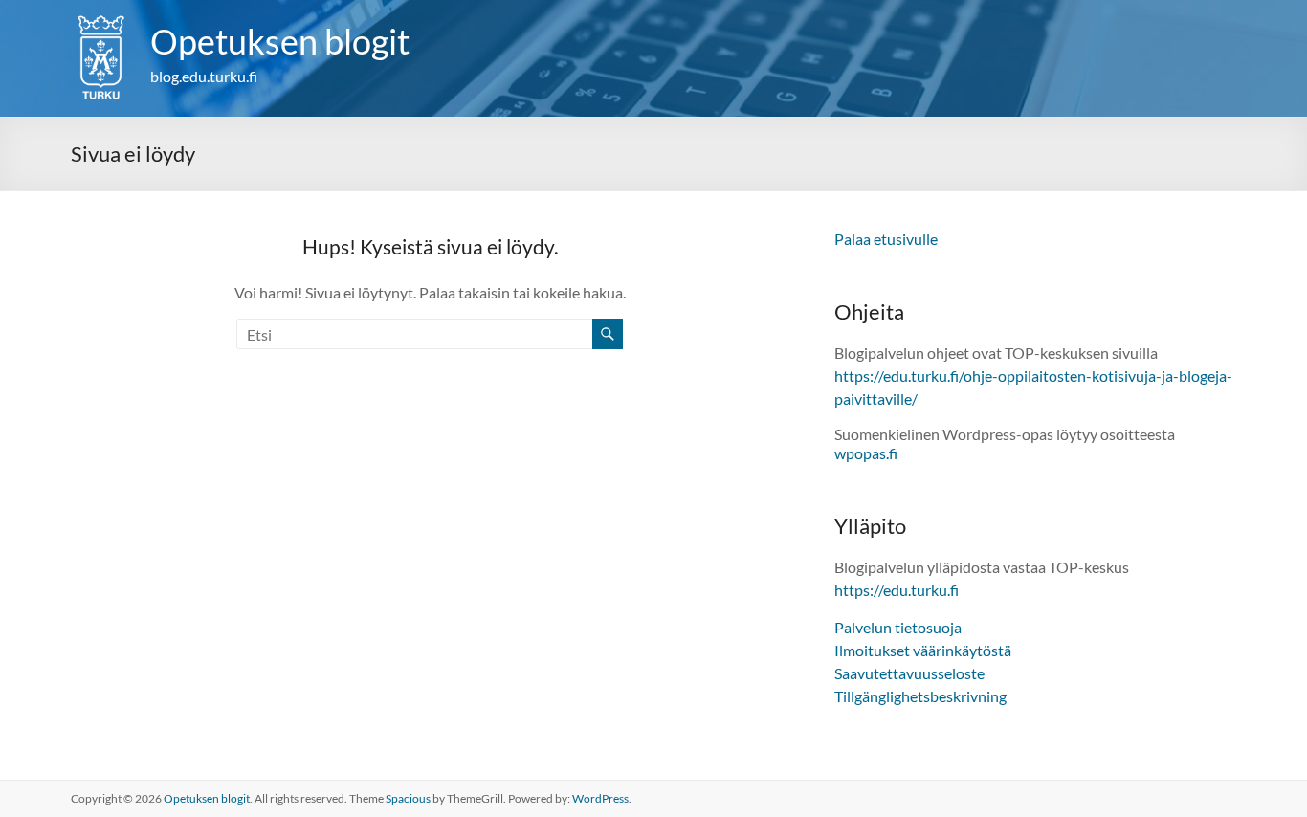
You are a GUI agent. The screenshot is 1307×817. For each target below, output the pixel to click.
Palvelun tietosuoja (898, 627)
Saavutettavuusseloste (909, 673)
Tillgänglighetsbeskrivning (920, 696)
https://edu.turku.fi (896, 590)
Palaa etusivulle (886, 239)
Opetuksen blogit (280, 41)
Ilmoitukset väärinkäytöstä (922, 650)
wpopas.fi (865, 453)
